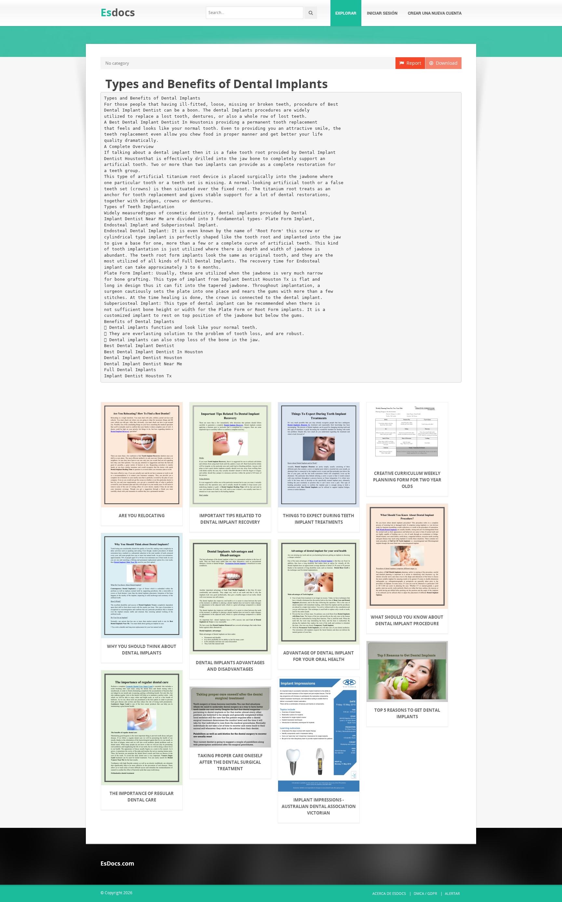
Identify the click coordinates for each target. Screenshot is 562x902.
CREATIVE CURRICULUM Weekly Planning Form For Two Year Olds (407, 479)
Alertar (452, 893)
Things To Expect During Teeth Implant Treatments (318, 519)
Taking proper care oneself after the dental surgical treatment (230, 762)
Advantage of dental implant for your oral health (318, 656)
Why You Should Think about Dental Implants (141, 649)
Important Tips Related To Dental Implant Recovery (230, 519)
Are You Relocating (142, 515)
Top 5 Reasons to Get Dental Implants (407, 713)
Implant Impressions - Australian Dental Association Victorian (319, 806)
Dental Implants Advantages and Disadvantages (230, 666)
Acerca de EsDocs (389, 893)
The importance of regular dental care (142, 796)
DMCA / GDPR (425, 893)
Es (117, 12)
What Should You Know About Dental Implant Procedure (407, 620)
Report (412, 63)
